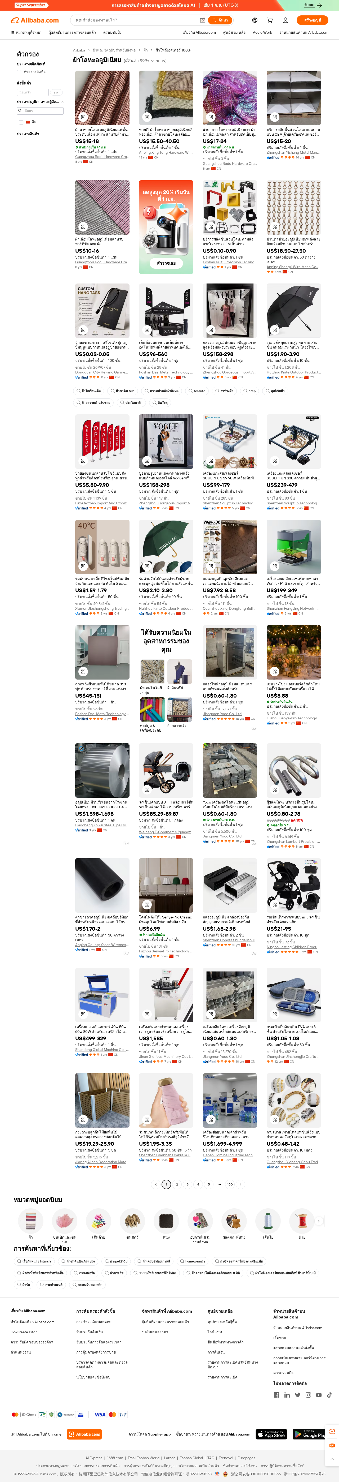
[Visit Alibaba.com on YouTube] (319, 1395)
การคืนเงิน (216, 1352)
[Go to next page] (240, 1184)
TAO (210, 1458)
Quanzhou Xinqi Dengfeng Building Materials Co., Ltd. (230, 608)
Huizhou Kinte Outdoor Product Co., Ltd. (294, 372)
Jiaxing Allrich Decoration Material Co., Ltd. (102, 1162)
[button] (202, 20)
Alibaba (79, 50)
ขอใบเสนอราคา (155, 1332)
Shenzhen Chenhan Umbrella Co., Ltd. (166, 1155)
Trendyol (226, 1458)
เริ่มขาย (279, 1338)
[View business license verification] (217, 1474)
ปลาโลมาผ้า (134, 403)
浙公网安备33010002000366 (256, 1474)
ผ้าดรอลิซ (116, 1273)
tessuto (199, 391)
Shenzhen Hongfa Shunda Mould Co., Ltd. (230, 940)
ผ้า (146, 50)
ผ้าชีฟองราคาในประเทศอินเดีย (241, 1261)
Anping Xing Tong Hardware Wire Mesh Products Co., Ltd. (166, 152)
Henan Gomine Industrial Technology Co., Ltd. (230, 1155)
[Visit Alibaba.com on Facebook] (276, 1395)
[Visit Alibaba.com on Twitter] (298, 1395)
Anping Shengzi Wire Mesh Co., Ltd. (294, 267)
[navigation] (40, 618)
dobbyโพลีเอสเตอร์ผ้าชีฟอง (157, 1273)
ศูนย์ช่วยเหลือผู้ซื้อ (222, 1322)
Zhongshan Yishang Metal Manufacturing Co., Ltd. (294, 152)
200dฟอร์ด (87, 1273)
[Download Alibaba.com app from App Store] (271, 1434)
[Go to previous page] (155, 1184)
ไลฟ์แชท (215, 1332)
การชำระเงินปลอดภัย (93, 1322)
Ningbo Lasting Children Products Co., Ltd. (294, 947)
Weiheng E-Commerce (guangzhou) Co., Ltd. (166, 832)
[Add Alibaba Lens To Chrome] (84, 1434)
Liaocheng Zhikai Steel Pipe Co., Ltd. (102, 825)
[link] (332, 1431)
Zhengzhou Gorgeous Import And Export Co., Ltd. (230, 372)
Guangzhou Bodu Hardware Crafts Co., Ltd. (102, 156)
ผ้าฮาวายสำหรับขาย (96, 403)
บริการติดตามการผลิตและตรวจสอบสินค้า (102, 1364)
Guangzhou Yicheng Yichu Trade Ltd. (294, 1162)
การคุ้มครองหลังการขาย (96, 1352)
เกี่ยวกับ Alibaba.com (28, 1311)
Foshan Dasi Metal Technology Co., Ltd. (166, 372)
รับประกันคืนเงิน (89, 1332)
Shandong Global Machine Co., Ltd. (102, 1049)
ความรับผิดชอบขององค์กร (32, 1342)
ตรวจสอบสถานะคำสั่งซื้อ (293, 1348)
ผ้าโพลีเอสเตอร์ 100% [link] (173, 50)
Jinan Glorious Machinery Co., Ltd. (166, 1056)
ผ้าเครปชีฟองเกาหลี (156, 1261)
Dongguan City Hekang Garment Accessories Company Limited (102, 372)
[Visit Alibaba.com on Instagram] (308, 1395)
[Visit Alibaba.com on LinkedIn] (287, 1395)
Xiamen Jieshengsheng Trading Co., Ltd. (102, 608)
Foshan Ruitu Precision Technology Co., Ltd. (230, 262)
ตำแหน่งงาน (21, 1352)
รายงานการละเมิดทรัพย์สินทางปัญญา (233, 1364)
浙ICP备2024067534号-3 (304, 1474)
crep (252, 391)
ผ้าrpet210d (118, 1261)
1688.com (115, 1458)
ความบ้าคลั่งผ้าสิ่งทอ (164, 391)
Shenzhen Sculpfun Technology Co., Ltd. (230, 503)
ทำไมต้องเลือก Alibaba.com (33, 1322)
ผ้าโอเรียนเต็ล (91, 391)
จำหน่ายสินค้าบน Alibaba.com (297, 1328)
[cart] (271, 21)
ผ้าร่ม (26, 1285)
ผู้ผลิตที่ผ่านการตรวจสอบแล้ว (165, 1322)
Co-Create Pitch (24, 1332)
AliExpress (94, 1458)
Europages (246, 1458)
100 (230, 1184)
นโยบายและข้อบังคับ (93, 1377)
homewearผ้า (195, 1261)
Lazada (169, 1458)
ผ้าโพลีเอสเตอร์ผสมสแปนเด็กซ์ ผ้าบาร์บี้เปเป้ (285, 1273)
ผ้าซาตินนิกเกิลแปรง (81, 1261)
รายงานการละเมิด (223, 1377)
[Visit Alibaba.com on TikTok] (329, 1395)
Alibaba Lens (28, 1434)
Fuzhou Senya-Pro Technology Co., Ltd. (294, 718)
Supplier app (159, 1434)
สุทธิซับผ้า (278, 391)
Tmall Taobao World (143, 1458)
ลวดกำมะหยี (54, 1285)
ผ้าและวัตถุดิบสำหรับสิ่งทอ (114, 50)
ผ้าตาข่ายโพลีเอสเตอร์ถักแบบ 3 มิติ (216, 1273)
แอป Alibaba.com (235, 1434)
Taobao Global (191, 1458)
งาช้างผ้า (227, 391)
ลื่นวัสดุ (163, 403)
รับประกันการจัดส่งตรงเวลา (99, 1342)
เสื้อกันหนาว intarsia (37, 1261)
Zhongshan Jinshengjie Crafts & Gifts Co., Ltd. (294, 1056)
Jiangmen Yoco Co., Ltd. (222, 714)
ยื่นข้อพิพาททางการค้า (226, 1342)
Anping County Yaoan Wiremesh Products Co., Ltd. (102, 945)
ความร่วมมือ (283, 1373)
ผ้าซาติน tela (125, 391)
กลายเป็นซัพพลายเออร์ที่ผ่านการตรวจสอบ (299, 1360)
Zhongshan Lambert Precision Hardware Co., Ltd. (294, 841)
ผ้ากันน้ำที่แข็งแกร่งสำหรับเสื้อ (43, 1273)
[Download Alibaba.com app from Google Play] (310, 1434)
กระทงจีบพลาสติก (90, 1285)
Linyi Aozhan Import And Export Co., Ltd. (102, 503)
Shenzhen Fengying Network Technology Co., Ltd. (294, 608)
